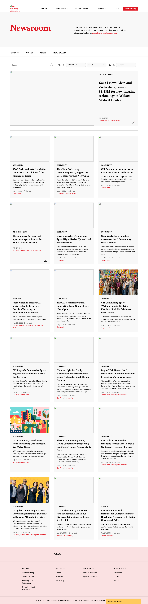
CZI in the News (114, 120)
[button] (76, 65)
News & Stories (81, 9)
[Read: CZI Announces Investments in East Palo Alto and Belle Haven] (118, 166)
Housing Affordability (119, 395)
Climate (15, 325)
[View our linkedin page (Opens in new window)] (81, 554)
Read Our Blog (130, 8)
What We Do (61, 9)
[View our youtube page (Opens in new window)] (92, 554)
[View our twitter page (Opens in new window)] (87, 554)
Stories (29, 53)
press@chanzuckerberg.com (104, 33)
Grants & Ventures (89, 573)
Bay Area (16, 250)
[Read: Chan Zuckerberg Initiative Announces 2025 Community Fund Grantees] (118, 233)
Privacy (68, 600)
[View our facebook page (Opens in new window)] (65, 554)
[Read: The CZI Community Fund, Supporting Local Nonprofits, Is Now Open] (74, 300)
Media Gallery (59, 53)
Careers (100, 9)
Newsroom (14, 53)
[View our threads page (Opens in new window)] (76, 554)
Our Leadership (28, 573)
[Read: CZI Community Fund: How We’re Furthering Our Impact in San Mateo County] (29, 439)
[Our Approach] (16, 8)
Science (30, 325)
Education (23, 325)
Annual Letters (28, 577)
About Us (43, 9)
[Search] (117, 8)
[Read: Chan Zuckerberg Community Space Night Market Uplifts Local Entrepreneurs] (74, 233)
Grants (103, 536)
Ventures (16, 328)
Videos (43, 53)
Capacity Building (89, 577)
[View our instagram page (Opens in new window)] (71, 554)
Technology (38, 325)
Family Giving (71, 193)
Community (103, 120)
